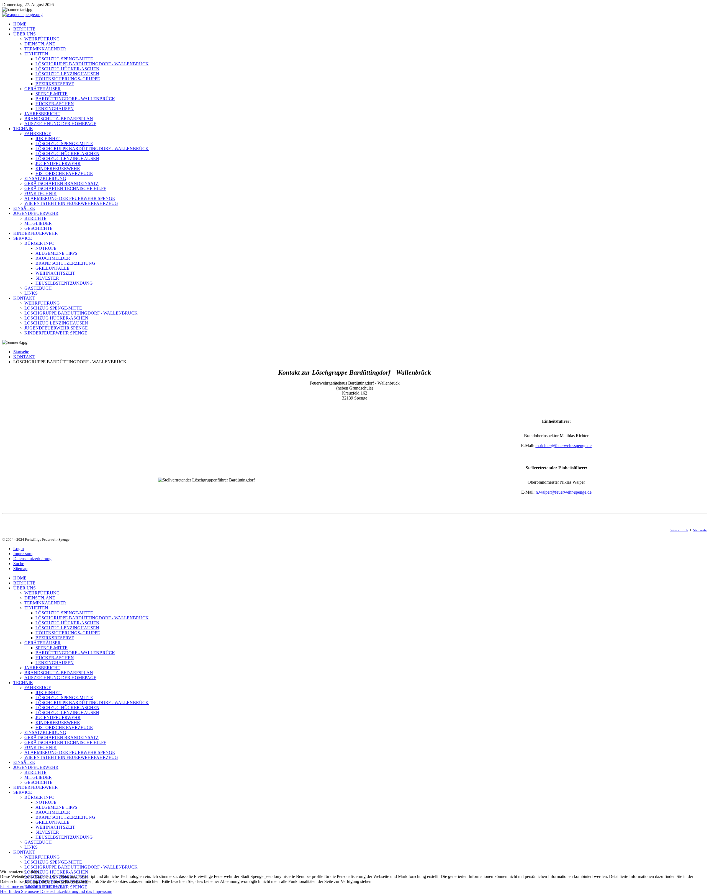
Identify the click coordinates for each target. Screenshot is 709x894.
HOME (20, 24)
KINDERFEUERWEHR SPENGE (55, 333)
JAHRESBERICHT (42, 113)
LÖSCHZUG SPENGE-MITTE (64, 58)
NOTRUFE (45, 248)
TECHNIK (23, 128)
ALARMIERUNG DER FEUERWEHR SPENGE (69, 198)
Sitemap (20, 568)
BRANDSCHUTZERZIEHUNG (65, 263)
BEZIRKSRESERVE (54, 83)
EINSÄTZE (24, 208)
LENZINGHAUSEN (54, 108)
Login (18, 548)
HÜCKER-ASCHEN (54, 103)
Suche (18, 563)
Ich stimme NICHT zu (45, 886)
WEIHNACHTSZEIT (55, 273)
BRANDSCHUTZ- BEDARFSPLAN (58, 118)
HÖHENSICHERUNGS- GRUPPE (67, 78)
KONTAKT (24, 298)
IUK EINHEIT (48, 138)
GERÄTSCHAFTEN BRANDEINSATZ (61, 183)
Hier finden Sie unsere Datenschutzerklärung (39, 891)
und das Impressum (95, 891)
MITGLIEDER (38, 223)
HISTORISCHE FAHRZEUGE (64, 173)
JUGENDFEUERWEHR (58, 163)
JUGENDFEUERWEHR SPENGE (56, 328)
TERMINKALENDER (45, 49)
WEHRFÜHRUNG (42, 39)
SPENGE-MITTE (51, 93)
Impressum (22, 553)
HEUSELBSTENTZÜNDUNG (64, 283)
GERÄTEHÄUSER (42, 88)
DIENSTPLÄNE (39, 44)
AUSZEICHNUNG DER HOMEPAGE (60, 123)
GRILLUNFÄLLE (52, 268)
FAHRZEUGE (37, 133)
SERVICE (22, 238)
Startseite (21, 351)
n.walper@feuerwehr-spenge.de (564, 492)
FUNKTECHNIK (40, 193)
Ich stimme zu (12, 886)
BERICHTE (24, 29)
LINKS (31, 293)
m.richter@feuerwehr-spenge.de (563, 445)
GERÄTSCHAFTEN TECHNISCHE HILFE (65, 188)
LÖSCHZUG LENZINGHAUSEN (67, 73)
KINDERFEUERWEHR (57, 168)
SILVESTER (47, 278)
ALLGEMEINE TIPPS (56, 253)
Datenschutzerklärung (32, 558)
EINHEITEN (36, 53)
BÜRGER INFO (39, 243)
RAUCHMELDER (52, 258)
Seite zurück (679, 530)
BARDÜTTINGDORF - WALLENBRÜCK (75, 98)
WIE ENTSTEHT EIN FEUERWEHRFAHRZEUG (71, 203)
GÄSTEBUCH (38, 288)
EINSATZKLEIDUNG (45, 178)
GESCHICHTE (38, 228)
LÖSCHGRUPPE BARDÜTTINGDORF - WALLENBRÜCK (92, 63)
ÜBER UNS (24, 34)
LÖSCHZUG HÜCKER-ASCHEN (67, 68)
